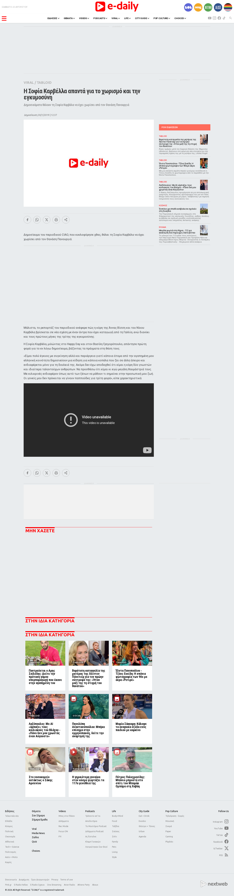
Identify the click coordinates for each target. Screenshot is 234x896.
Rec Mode (63, 826)
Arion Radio (69, 885)
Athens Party (83, 885)
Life (114, 811)
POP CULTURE (160, 18)
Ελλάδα (8, 821)
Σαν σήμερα (38, 815)
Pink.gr (8, 885)
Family (115, 842)
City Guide (144, 811)
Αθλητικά (9, 842)
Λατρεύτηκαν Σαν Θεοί (96, 847)
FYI (60, 836)
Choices (36, 850)
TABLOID (44, 82)
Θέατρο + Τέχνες (147, 826)
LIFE (126, 18)
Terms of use (66, 879)
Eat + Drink (144, 816)
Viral (34, 829)
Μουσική (169, 821)
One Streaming (54, 885)
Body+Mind (117, 816)
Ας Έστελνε (90, 836)
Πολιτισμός (10, 852)
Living (115, 852)
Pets (114, 847)
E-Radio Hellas (21, 885)
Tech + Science (12, 847)
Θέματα (36, 811)
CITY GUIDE (141, 18)
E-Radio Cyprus (37, 885)
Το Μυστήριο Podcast (96, 826)
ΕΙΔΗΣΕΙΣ (52, 18)
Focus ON (63, 831)
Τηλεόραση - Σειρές (174, 816)
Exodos (142, 821)
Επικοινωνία (11, 879)
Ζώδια (35, 837)
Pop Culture (171, 811)
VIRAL (115, 18)
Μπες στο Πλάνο (67, 816)
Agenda (142, 836)
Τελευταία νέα (12, 816)
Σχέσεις (115, 831)
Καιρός (8, 862)
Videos (62, 811)
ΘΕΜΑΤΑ (68, 18)
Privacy (54, 879)
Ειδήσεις (9, 811)
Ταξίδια (115, 826)
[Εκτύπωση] (56, 219)
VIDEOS (83, 18)
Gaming (169, 836)
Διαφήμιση (24, 879)
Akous (95, 885)
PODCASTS (99, 18)
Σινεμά (168, 826)
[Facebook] (27, 219)
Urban (142, 831)
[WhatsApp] (37, 219)
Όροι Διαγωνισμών (40, 879)
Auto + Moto (11, 857)
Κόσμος (9, 826)
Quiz (34, 841)
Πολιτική (9, 831)
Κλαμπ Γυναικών (93, 842)
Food (114, 821)
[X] (46, 219)
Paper (168, 831)
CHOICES (179, 18)
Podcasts (90, 811)
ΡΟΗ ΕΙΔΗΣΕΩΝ (170, 127)
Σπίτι (114, 836)
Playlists (169, 842)
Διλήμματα (64, 821)
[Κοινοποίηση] (66, 219)
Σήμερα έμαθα (39, 819)
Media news (38, 833)
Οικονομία (10, 836)
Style (114, 857)
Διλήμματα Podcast (94, 831)
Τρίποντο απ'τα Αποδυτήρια (92, 818)
